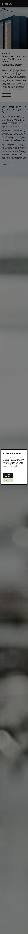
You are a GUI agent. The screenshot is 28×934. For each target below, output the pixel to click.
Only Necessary (8, 475)
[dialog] (14, 467)
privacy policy (9, 466)
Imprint (16, 466)
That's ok (8, 480)
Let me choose (14, 471)
